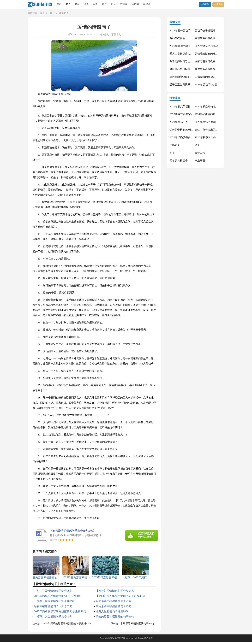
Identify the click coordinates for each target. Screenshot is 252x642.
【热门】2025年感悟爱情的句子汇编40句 (120, 595)
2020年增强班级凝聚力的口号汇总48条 (192, 137)
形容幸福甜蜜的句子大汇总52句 (53, 606)
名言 (77, 4)
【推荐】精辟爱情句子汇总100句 (54, 601)
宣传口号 (200, 152)
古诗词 (123, 4)
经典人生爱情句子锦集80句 (112, 611)
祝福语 (146, 4)
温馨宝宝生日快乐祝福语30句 (186, 84)
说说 (104, 4)
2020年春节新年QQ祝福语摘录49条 (190, 114)
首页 (59, 4)
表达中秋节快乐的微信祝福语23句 (214, 129)
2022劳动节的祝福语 (206, 46)
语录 (86, 4)
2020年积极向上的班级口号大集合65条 (217, 137)
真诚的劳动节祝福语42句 (209, 69)
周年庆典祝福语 (179, 160)
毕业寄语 (200, 160)
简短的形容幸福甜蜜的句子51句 (115, 616)
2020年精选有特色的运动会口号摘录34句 (218, 106)
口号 (113, 4)
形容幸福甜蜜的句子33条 (209, 114)
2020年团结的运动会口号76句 (212, 122)
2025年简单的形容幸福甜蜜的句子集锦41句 (60, 611)
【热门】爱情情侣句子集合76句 (53, 590)
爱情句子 (64, 13)
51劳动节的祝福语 (205, 76)
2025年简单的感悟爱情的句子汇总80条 (57, 595)
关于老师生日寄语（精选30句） (188, 61)
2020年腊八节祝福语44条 (184, 106)
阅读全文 (104, 34)
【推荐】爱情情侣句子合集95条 (115, 590)
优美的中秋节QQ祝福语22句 (186, 129)
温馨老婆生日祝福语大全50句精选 (214, 61)
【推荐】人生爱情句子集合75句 (53, 616)
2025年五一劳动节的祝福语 (185, 30)
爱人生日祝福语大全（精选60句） (189, 53)
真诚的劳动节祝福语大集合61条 (213, 38)
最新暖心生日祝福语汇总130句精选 (190, 69)
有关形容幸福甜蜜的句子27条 (113, 601)
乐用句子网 (120, 638)
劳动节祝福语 (177, 38)
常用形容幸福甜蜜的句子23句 (113, 606)
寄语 (95, 4)
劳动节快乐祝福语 (205, 30)
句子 (68, 4)
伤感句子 (175, 145)
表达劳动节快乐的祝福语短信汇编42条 (191, 76)
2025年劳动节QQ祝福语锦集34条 (213, 84)
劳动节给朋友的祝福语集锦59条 (213, 53)
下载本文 (116, 34)
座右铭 (135, 4)
